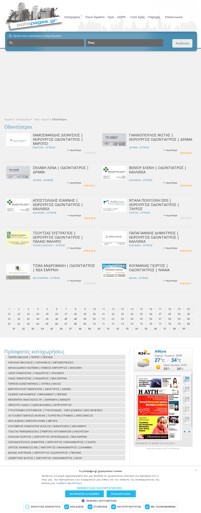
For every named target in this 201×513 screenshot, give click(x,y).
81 (14, 328)
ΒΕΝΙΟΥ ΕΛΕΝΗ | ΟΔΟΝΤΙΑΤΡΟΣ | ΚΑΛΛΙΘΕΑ (157, 169)
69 (84, 323)
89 (89, 328)
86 (61, 328)
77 (160, 323)
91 (108, 328)
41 (9, 319)
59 (179, 319)
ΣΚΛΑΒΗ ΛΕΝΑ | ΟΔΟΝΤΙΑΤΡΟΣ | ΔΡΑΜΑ (61, 169)
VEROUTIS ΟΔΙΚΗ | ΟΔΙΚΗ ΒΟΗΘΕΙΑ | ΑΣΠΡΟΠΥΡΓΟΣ (40, 405)
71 (103, 323)
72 (113, 323)
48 (75, 319)
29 (84, 314)
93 (127, 328)
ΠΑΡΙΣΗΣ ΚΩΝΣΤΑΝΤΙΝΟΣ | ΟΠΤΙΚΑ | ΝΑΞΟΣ (34, 383)
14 (132, 309)
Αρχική (8, 119)
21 (9, 314)
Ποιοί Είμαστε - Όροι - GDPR (105, 17)
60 (188, 319)
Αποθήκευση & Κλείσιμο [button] (84, 493)
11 (103, 309)
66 (56, 323)
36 (150, 314)
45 (47, 319)
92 (117, 328)
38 (169, 314)
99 (183, 328)
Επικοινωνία (173, 17)
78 (169, 323)
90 (99, 328)
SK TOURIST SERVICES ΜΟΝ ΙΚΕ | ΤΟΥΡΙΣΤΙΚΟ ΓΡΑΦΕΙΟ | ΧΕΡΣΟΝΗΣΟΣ (50, 415)
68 (75, 323)
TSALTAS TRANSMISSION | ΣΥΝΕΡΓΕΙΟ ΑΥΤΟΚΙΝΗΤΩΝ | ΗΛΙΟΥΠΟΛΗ (48, 431)
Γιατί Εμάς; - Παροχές (145, 17)
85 (51, 328)
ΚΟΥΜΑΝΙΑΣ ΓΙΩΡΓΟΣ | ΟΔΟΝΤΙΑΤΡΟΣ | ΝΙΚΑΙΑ (149, 267)
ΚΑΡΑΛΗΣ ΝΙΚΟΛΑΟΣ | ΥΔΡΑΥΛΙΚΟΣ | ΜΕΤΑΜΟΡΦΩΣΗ (40, 362)
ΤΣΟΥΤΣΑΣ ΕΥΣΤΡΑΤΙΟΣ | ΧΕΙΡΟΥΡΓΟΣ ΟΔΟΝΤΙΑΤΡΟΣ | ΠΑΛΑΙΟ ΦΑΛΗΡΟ (58, 237)
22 (18, 314)
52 (113, 319)
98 (174, 328)
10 (94, 309)
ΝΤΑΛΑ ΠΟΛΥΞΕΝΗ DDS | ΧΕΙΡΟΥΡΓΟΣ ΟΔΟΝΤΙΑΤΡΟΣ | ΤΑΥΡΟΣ (154, 204)
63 (28, 323)
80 (188, 323)
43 (28, 319)
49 (84, 319)
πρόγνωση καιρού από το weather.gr (162, 449)
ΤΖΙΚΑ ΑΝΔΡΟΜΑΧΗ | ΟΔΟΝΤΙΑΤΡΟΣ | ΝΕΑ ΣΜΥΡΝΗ (64, 267)
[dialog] (100, 489)
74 (132, 323)
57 (160, 319)
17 (160, 309)
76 (150, 323)
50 (94, 319)
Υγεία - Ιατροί (41, 119)
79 (179, 323)
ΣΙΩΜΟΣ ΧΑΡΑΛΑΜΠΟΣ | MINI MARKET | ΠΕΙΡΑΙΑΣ (37, 394)
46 (56, 319)
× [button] (195, 470)
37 (160, 314)
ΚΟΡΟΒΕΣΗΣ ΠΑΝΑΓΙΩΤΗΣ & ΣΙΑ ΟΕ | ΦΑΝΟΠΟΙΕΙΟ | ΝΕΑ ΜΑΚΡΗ (47, 426)
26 (56, 314)
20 (188, 309)
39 (179, 314)
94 (136, 328)
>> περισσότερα (74, 150)
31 (103, 314)
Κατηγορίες (72, 17)
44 (37, 319)
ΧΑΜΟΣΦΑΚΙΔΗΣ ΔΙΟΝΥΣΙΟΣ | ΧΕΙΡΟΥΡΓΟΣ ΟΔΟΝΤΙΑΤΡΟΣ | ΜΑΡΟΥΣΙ (58, 139)
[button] (100, 487)
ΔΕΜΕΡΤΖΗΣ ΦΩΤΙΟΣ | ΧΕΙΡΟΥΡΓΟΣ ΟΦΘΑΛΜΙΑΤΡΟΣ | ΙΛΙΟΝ (45, 458)
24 (37, 314)
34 (132, 314)
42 (18, 319)
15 (141, 309)
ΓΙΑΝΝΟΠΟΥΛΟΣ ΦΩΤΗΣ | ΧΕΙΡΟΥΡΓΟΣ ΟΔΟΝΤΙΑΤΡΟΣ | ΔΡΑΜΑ (160, 137)
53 (122, 319)
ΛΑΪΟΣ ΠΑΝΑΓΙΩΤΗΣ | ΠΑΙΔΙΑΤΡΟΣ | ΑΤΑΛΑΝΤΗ (36, 373)
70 (94, 323)
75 (141, 323)
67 (66, 323)
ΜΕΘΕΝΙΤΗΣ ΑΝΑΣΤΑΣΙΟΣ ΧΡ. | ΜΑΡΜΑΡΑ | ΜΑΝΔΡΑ (39, 399)
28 (75, 314)
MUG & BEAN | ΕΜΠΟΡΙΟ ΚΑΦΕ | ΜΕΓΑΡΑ (32, 421)
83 (33, 328)
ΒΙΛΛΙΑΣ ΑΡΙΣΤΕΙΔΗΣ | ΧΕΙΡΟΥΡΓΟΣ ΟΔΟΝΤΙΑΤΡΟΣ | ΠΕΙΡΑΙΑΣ (44, 452)
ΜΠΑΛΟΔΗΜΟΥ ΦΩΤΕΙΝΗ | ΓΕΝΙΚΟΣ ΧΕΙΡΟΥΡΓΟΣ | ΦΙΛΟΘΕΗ (45, 368)
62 (18, 323)
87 (70, 328)
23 (28, 314)
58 (169, 319)
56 (150, 319)
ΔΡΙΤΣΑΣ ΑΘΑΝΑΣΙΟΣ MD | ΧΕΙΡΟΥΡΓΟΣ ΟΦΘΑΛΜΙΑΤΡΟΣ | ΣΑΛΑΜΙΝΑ (50, 447)
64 (37, 323)
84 (42, 328)
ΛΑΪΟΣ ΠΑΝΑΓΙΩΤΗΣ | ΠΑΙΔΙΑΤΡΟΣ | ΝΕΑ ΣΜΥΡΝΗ (37, 378)
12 (113, 309)
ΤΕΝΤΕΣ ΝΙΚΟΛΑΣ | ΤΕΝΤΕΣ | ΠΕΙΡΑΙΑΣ (30, 357)
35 (141, 314)
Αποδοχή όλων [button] (120, 493)
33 (122, 314)
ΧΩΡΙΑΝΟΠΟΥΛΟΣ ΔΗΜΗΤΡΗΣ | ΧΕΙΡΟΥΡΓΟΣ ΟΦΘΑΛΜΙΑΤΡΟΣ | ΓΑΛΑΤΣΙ (52, 442)
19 (179, 309)
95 (146, 328)
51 (103, 319)
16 (150, 309)
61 (9, 323)
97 (165, 328)
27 (66, 314)
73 (122, 323)
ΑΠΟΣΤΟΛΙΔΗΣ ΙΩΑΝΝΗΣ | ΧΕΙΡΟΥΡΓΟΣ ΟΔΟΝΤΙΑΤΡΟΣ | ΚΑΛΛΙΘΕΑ (58, 204)
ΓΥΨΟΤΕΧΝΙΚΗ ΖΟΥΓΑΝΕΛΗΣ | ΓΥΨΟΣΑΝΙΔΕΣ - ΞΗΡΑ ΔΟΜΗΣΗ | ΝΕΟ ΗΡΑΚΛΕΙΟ (55, 410)
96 (155, 328)
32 (113, 314)
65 (47, 323)
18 (169, 309)
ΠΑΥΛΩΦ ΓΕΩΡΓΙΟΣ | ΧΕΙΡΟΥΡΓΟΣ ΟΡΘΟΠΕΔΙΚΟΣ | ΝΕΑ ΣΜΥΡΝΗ (47, 437)
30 (94, 314)
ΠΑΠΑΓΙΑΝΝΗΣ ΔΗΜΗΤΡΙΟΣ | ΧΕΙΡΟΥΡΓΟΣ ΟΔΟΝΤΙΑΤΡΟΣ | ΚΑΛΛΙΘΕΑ (154, 237)
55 (141, 319)
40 (188, 314)
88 (80, 328)
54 (132, 319)
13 (122, 309)
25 (47, 314)
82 (23, 328)
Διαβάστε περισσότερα (68, 483)
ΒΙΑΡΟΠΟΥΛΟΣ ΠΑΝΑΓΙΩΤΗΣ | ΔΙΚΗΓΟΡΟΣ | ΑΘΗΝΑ (39, 389)
